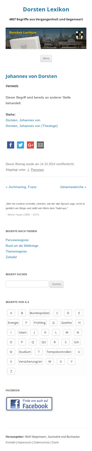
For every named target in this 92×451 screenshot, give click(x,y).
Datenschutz (42, 442)
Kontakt (10, 442)
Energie (13, 322)
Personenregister (17, 240)
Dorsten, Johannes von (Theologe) (32, 126)
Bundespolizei (39, 313)
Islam (22, 332)
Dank (55, 442)
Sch (76, 342)
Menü (46, 58)
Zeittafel (11, 257)
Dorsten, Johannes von (23, 120)
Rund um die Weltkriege (22, 246)
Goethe (66, 322)
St (11, 352)
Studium (25, 352)
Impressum (24, 442)
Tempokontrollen (59, 352)
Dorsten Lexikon (46, 9)
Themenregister (16, 251)
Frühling (40, 322)
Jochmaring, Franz (21, 187)
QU (44, 342)
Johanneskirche (73, 187)
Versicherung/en (30, 361)
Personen (37, 169)
